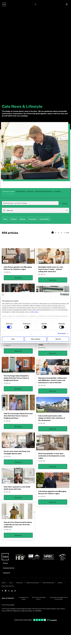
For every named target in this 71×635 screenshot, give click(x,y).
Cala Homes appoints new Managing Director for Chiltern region (52, 492)
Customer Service (8, 568)
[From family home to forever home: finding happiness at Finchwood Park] (18, 291)
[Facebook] (2, 591)
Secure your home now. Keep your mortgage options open (17, 452)
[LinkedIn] (12, 591)
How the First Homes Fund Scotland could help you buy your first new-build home (18, 524)
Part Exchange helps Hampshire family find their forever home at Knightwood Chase (16, 378)
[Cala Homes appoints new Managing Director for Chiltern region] (52, 480)
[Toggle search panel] (35, 4)
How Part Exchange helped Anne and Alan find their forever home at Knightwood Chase (18, 415)
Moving (22, 219)
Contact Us (6, 573)
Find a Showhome (21, 191)
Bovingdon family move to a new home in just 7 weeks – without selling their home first (50, 269)
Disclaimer (60, 582)
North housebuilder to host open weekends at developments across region (51, 455)
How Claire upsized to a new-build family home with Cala (17, 488)
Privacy (11, 582)
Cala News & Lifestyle (8, 191)
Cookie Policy (19, 582)
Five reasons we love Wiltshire (23, 598)
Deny (13, 339)
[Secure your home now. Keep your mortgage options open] (18, 440)
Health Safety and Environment (43, 191)
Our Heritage (57, 191)
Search (65, 203)
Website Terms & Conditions (32, 582)
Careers (5, 563)
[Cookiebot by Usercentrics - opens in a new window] (61, 294)
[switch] (26, 327)
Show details (62, 333)
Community (32, 219)
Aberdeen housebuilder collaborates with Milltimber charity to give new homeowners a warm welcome (52, 380)
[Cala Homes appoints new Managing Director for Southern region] (18, 256)
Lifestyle (14, 219)
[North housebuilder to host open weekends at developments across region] (52, 442)
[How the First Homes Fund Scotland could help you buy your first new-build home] (18, 511)
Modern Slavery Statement (8, 586)
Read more (18, 278)
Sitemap (4, 582)
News (5, 219)
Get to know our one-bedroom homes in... (39, 598)
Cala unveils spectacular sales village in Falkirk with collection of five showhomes (51, 418)
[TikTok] (15, 591)
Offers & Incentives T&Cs (48, 582)
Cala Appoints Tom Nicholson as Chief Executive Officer (58, 598)
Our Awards (30, 191)
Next (67, 233)
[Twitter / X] (8, 591)
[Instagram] (5, 591)
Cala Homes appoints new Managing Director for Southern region (18, 268)
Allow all (58, 339)
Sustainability (44, 219)
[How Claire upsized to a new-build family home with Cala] (18, 476)
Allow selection (35, 339)
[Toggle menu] (66, 4)
